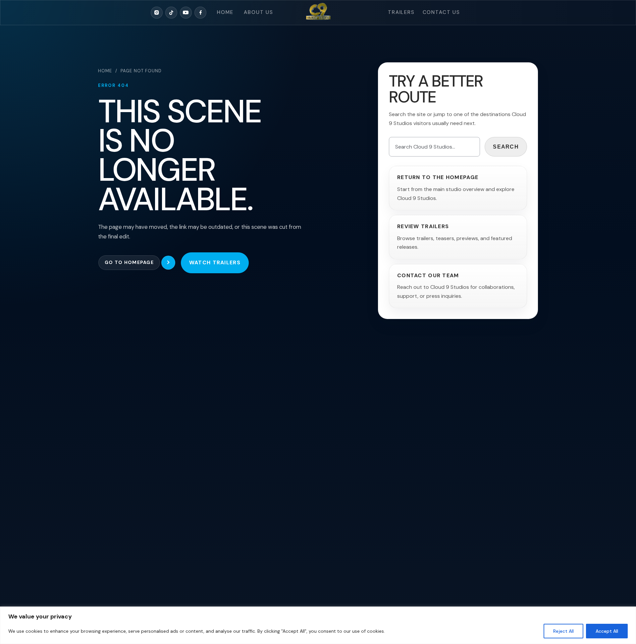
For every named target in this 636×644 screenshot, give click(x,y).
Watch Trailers (214, 262)
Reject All (563, 631)
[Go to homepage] (318, 12)
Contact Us (441, 12)
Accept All (607, 631)
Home (225, 12)
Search (506, 147)
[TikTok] (171, 13)
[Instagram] (157, 13)
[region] (318, 625)
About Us (258, 12)
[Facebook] (200, 13)
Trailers (401, 12)
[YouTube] (186, 13)
